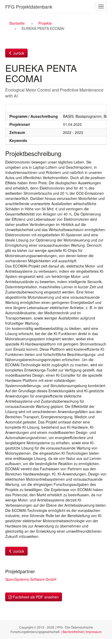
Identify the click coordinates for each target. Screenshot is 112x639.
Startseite (17, 23)
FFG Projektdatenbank (28, 6)
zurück (18, 53)
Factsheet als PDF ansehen (35, 596)
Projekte (45, 23)
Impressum (94, 631)
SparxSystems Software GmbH (30, 579)
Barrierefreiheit (73, 631)
